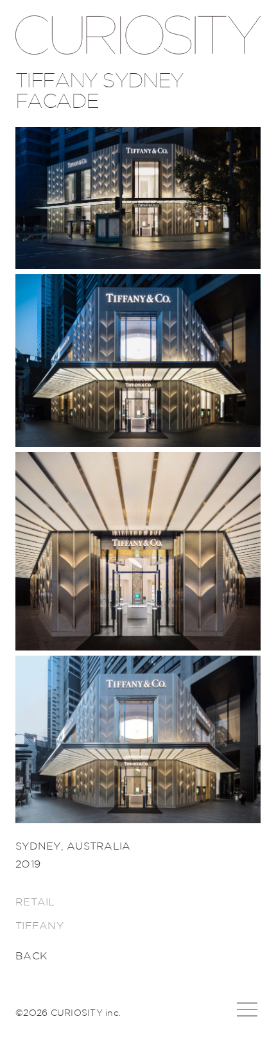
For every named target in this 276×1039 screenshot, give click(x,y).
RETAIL (35, 902)
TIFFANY (39, 926)
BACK (31, 956)
